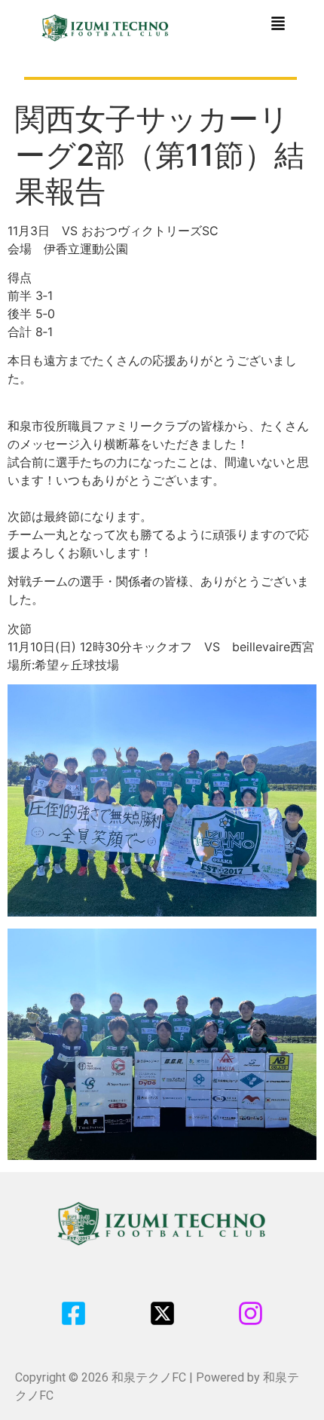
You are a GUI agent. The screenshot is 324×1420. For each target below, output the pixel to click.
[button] (278, 24)
